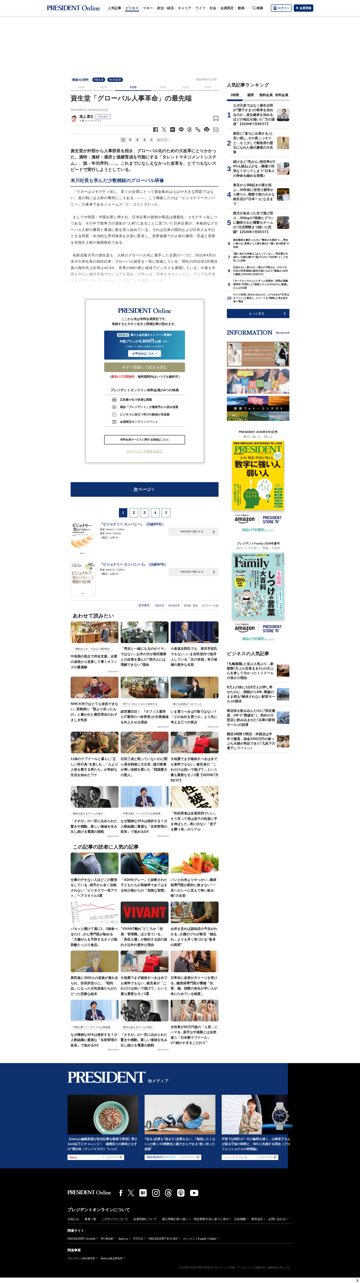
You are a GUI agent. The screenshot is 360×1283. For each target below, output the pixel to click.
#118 (81, 87)
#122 (185, 87)
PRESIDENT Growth (81, 1238)
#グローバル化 (210, 605)
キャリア (184, 8)
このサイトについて (115, 1219)
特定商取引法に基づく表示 (211, 1219)
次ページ (162, 139)
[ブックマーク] (216, 118)
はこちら (258, 529)
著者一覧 (90, 1219)
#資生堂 (99, 79)
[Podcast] (181, 1192)
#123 (207, 87)
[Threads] (168, 1192)
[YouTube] (194, 1193)
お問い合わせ (277, 1219)
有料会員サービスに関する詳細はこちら (144, 439)
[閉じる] (357, 1280)
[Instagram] (156, 1193)
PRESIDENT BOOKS (163, 1238)
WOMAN (107, 1238)
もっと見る (256, 313)
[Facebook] (120, 1193)
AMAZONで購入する (192, 531)
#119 (103, 87)
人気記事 (114, 8)
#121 (163, 87)
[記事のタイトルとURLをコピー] (197, 129)
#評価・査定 (191, 605)
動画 (241, 8)
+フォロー (103, 116)
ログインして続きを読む (144, 451)
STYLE (138, 1238)
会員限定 (227, 8)
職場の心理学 (80, 79)
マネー (148, 8)
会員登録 (305, 8)
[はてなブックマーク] (143, 1192)
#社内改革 (115, 79)
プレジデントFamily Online (199, 1238)
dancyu (123, 1238)
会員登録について (145, 1219)
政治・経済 (165, 8)
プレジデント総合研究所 (81, 1258)
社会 (213, 8)
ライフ (200, 8)
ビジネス (132, 8)
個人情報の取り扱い (175, 1219)
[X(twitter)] (131, 1193)
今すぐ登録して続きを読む (144, 367)
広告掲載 (240, 1219)
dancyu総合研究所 (111, 1258)
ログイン (284, 8)
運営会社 (257, 1219)
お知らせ (73, 1219)
